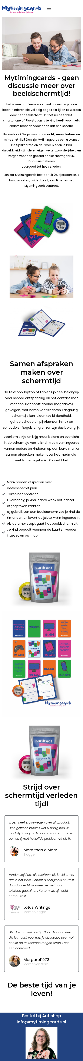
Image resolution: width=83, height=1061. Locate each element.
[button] (48, 9)
